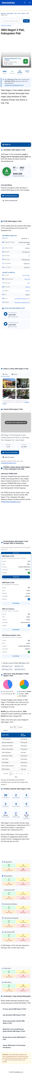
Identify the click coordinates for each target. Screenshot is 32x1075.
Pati (16, 13)
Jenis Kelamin (23, 735)
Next (16, 777)
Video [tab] (15, 374)
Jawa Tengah (10, 13)
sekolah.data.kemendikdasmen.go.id (14, 85)
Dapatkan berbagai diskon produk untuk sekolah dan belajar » (15, 8)
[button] (24, 2)
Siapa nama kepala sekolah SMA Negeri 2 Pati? (14, 1022)
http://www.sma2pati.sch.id (22, 302)
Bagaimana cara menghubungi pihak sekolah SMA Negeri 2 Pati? (14, 1030)
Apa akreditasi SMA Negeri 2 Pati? (14, 1015)
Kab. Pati (27, 279)
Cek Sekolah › (16, 603)
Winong (23, 13)
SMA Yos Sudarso (8, 609)
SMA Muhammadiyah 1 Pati (11, 635)
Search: (6, 730)
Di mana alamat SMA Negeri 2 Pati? (14, 1009)
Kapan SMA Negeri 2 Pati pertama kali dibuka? (14, 1046)
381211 (28, 291)
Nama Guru (5, 735)
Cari (27, 21)
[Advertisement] (16, 123)
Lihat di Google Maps (11, 452)
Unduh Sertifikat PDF (11, 200)
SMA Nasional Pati (20, 669)
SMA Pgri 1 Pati (19, 666)
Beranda (3, 13)
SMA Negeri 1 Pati (7, 666)
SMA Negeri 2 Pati (8, 556)
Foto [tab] (6, 374)
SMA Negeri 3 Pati (7, 669)
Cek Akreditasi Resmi (11, 195)
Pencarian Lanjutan (6, 25)
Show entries (16, 727)
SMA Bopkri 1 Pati (8, 582)
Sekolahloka (8, 2)
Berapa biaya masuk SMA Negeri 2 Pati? (14, 1038)
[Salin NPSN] (28, 238)
